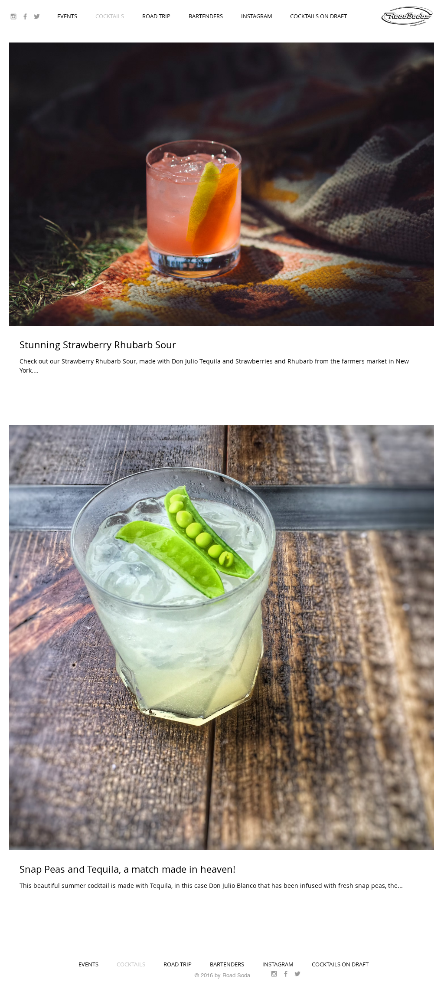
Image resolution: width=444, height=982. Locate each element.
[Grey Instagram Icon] (13, 16)
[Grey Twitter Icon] (37, 16)
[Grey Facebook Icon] (25, 16)
